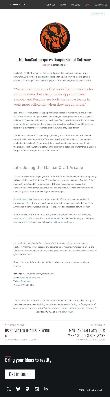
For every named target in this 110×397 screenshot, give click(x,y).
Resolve (17, 117)
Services (50, 5)
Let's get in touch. (65, 312)
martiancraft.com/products (26, 218)
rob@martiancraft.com (30, 278)
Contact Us (101, 5)
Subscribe (98, 14)
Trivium (17, 177)
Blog (87, 5)
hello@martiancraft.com (62, 222)
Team (63, 5)
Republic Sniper (21, 199)
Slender (29, 117)
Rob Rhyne (47, 65)
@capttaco (25, 281)
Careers (75, 5)
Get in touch (20, 373)
